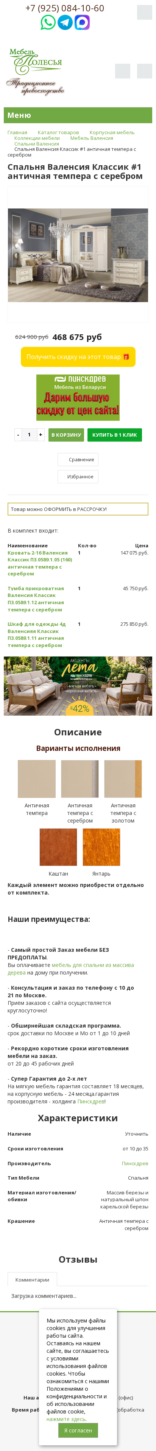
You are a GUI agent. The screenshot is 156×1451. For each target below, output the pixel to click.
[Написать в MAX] (82, 21)
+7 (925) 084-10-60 (65, 8)
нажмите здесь (66, 1419)
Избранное (80, 476)
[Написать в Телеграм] (65, 21)
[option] (78, 254)
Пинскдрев (91, 1101)
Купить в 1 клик (114, 434)
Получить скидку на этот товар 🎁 (78, 357)
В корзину (66, 434)
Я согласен (78, 1430)
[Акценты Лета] (78, 685)
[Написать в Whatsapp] (48, 21)
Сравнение (81, 459)
